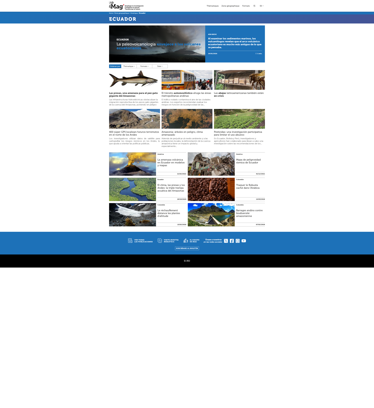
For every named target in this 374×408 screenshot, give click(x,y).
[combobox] (262, 5)
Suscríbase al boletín (187, 248)
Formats (246, 6)
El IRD (187, 261)
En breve (213, 34)
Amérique (134, 13)
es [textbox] (261, 6)
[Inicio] (126, 6)
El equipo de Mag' (194, 241)
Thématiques (213, 6)
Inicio (111, 13)
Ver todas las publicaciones (143, 241)
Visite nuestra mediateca (171, 241)
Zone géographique (230, 6)
